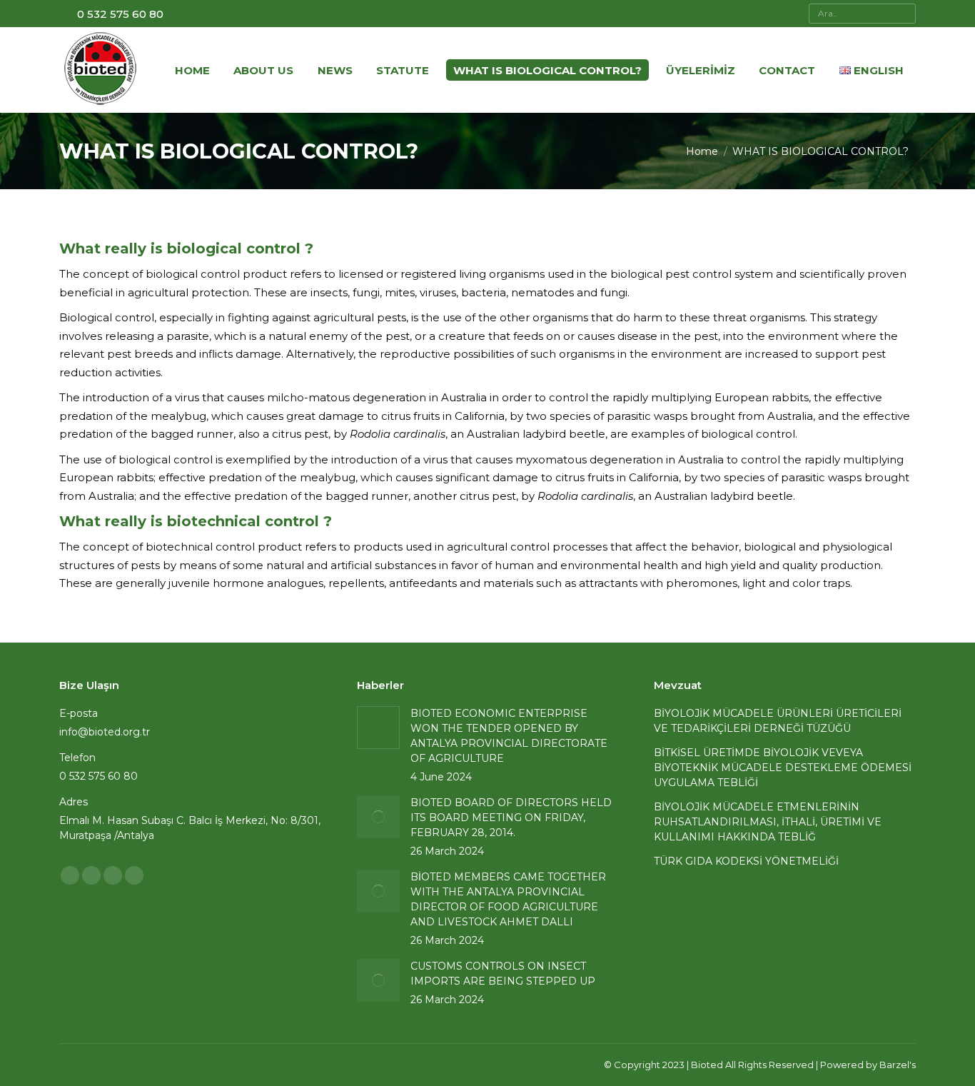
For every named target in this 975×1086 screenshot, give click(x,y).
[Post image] (378, 727)
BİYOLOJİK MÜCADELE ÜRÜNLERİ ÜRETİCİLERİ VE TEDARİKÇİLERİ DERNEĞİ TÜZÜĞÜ (777, 721)
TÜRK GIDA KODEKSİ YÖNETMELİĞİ (746, 861)
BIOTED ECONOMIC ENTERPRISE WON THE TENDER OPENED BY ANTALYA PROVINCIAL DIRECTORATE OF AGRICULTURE (508, 736)
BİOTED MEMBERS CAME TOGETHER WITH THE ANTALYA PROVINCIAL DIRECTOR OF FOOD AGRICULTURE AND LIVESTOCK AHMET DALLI (508, 899)
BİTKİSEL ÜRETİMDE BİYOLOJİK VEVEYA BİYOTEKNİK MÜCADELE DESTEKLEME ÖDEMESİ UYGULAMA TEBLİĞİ (782, 767)
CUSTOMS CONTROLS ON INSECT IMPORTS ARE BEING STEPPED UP (502, 973)
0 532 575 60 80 (120, 14)
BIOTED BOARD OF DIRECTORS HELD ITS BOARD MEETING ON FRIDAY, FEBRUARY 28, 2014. (511, 817)
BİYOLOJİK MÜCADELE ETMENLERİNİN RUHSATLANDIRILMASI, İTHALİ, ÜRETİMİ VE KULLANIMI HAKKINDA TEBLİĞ (767, 821)
